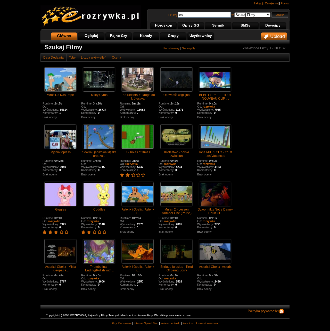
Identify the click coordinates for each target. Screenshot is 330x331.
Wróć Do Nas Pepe (60, 95)
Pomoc (285, 3)
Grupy (173, 36)
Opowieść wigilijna (176, 95)
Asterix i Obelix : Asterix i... (138, 211)
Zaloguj (258, 3)
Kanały (146, 36)
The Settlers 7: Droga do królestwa (138, 96)
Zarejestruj (271, 3)
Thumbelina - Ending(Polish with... (99, 268)
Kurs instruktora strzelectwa (200, 323)
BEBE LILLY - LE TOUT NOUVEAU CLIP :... (215, 96)
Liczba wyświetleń (93, 57)
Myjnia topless (61, 152)
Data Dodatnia (53, 57)
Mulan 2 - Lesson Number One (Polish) (177, 211)
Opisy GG (190, 25)
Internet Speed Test (146, 323)
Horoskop (163, 25)
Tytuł (72, 57)
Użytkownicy (200, 36)
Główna (64, 36)
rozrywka (209, 106)
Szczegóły (188, 48)
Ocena (116, 57)
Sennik (218, 25)
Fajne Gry (118, 36)
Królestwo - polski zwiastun (176, 154)
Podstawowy (171, 48)
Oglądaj (91, 36)
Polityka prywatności (263, 311)
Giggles (60, 209)
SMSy (245, 25)
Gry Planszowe (121, 323)
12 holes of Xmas (138, 152)
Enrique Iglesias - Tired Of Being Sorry (176, 268)
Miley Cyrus (99, 95)
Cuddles (99, 209)
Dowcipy (272, 25)
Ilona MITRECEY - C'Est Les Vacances (215, 154)
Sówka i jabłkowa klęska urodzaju (99, 154)
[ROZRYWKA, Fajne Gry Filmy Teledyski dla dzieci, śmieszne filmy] (90, 27)
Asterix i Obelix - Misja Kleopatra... (60, 268)
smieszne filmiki (170, 323)
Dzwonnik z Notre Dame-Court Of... (215, 211)
